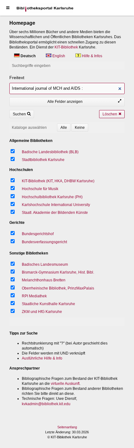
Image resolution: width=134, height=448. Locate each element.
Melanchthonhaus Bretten (43, 280)
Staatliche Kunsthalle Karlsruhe (48, 304)
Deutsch (28, 56)
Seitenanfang (67, 427)
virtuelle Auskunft (65, 383)
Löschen (110, 114)
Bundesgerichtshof (38, 234)
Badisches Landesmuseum (45, 264)
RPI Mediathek (34, 296)
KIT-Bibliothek (66, 47)
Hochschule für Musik (40, 189)
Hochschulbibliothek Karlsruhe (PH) (52, 197)
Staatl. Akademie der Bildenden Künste (55, 212)
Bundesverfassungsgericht (44, 242)
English (58, 56)
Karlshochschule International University (56, 205)
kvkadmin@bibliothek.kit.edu (46, 404)
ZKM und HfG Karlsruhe (42, 312)
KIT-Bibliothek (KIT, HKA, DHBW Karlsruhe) (58, 181)
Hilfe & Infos (91, 56)
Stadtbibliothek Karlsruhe (43, 160)
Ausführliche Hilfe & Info (42, 358)
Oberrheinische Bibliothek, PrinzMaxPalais (58, 288)
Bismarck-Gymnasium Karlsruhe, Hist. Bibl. (58, 272)
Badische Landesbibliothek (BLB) (50, 152)
